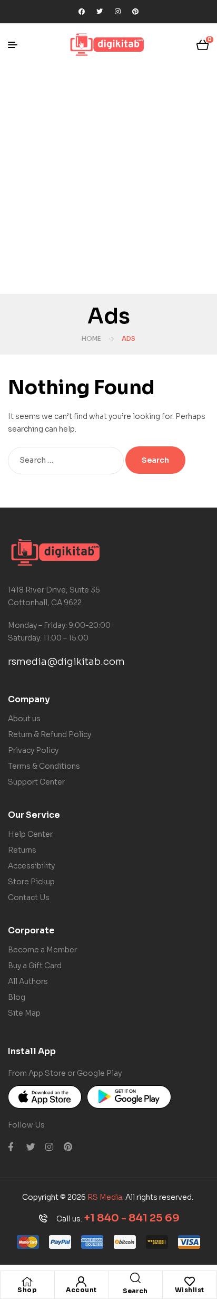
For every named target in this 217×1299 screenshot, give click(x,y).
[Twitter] (99, 11)
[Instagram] (117, 11)
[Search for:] (66, 460)
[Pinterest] (135, 11)
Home (91, 338)
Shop (27, 1290)
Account (81, 1290)
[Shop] (27, 1281)
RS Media (104, 1197)
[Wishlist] (189, 1281)
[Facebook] (81, 11)
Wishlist (189, 1290)
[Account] (81, 1281)
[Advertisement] (108, 180)
